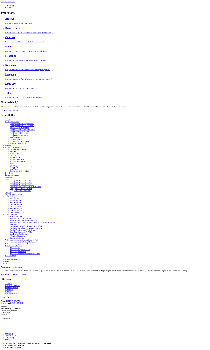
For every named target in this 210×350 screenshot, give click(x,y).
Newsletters (9, 173)
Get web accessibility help (10, 110)
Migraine (13, 165)
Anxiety (12, 163)
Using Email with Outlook (19, 135)
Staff (7, 263)
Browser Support (15, 137)
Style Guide (14, 224)
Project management (12, 175)
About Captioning (16, 216)
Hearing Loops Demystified (19, 128)
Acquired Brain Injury (17, 161)
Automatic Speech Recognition (20, 218)
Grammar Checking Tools (19, 143)
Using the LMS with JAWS (19, 141)
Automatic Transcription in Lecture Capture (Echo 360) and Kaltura (33, 222)
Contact (8, 292)
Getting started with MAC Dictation (22, 126)
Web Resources (10, 256)
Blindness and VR (16, 208)
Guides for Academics (13, 147)
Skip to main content (8, 2)
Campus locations (11, 294)
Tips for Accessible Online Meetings (22, 242)
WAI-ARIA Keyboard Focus (20, 250)
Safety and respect (11, 288)
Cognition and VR (16, 204)
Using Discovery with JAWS (20, 132)
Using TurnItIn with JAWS (19, 134)
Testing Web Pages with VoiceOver (22, 185)
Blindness (13, 151)
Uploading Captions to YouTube (21, 232)
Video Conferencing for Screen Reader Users (21, 244)
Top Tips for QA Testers (13, 195)
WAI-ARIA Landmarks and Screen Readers (25, 254)
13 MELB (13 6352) (13, 301)
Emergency (9, 334)
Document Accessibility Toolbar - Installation (25, 187)
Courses (8, 145)
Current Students (11, 259)
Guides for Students (12, 122)
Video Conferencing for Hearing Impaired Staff (26, 226)
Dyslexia (13, 155)
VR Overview (14, 199)
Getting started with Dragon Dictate (22, 124)
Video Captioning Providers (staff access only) (26, 228)
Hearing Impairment (17, 238)
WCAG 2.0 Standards (17, 236)
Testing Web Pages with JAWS (20, 181)
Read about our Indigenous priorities (13, 274)
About (7, 120)
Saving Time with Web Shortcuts (21, 189)
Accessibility (9, 338)
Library (7, 261)
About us (8, 284)
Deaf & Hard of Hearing (18, 149)
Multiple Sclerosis (16, 157)
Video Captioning (11, 214)
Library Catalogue (16, 139)
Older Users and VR (17, 212)
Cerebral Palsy (15, 167)
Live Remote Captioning (18, 234)
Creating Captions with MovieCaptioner (23, 230)
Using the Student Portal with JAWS (22, 130)
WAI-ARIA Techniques (13, 246)
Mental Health (14, 153)
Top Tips (8, 193)
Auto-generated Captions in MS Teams (23, 220)
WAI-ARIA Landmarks (18, 252)
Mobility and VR (15, 200)
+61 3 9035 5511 (17, 303)
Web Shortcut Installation (22, 191)
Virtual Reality (10, 197)
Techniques (9, 177)
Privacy (7, 339)
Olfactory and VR (16, 210)
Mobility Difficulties (17, 159)
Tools (7, 179)
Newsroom (9, 290)
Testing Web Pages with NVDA (21, 183)
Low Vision (14, 169)
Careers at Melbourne (12, 286)
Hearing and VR (15, 202)
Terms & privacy (11, 336)
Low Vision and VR (17, 206)
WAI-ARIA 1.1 (15, 248)
